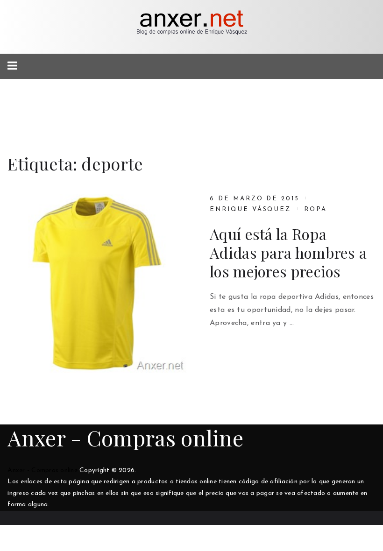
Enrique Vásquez (250, 209)
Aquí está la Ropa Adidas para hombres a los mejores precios (288, 253)
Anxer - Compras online (125, 437)
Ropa (315, 209)
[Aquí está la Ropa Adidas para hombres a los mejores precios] (96, 283)
